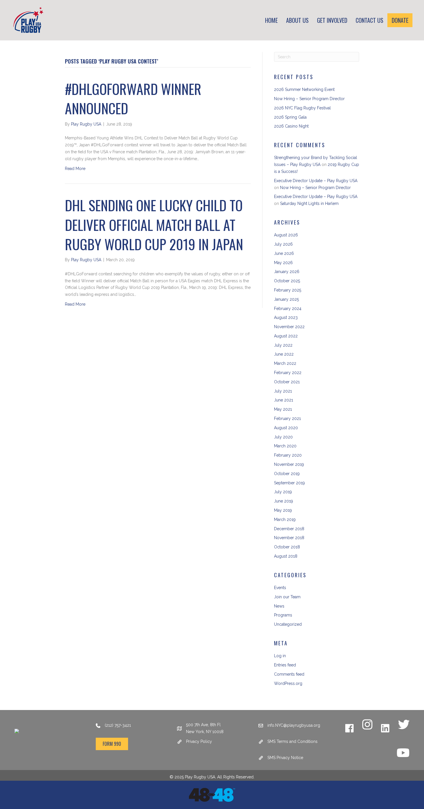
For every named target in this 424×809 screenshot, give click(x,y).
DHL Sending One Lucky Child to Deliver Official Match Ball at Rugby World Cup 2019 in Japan (154, 224)
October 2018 (287, 547)
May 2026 (283, 262)
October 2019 (287, 473)
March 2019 (285, 519)
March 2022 (285, 363)
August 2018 (285, 556)
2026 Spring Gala (290, 117)
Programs (283, 615)
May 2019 (283, 510)
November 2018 (289, 537)
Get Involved (332, 20)
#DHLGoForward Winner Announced (133, 98)
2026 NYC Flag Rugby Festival (302, 108)
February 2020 (288, 455)
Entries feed (285, 665)
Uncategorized (288, 624)
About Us (297, 20)
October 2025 (287, 281)
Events (280, 587)
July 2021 (283, 391)
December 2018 (289, 528)
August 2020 (286, 427)
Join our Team (287, 597)
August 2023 (286, 317)
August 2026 (286, 235)
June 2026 (284, 253)
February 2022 (287, 372)
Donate (400, 20)
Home (271, 20)
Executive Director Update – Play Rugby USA (315, 180)
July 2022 (283, 345)
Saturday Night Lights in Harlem (309, 203)
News (279, 606)
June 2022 (284, 354)
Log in (280, 655)
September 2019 (289, 483)
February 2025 (287, 290)
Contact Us (369, 20)
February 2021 (287, 418)
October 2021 (287, 382)
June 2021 (283, 400)
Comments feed (289, 674)
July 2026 (283, 244)
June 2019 (283, 501)
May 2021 (283, 409)
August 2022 (286, 336)
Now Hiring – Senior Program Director (309, 98)
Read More (75, 168)
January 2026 (286, 271)
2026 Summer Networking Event (304, 89)
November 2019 (289, 464)
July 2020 (283, 437)
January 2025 (286, 299)
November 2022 (289, 326)
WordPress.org (288, 683)
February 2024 (287, 308)
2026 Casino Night (291, 126)
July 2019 (283, 491)
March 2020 (285, 446)
